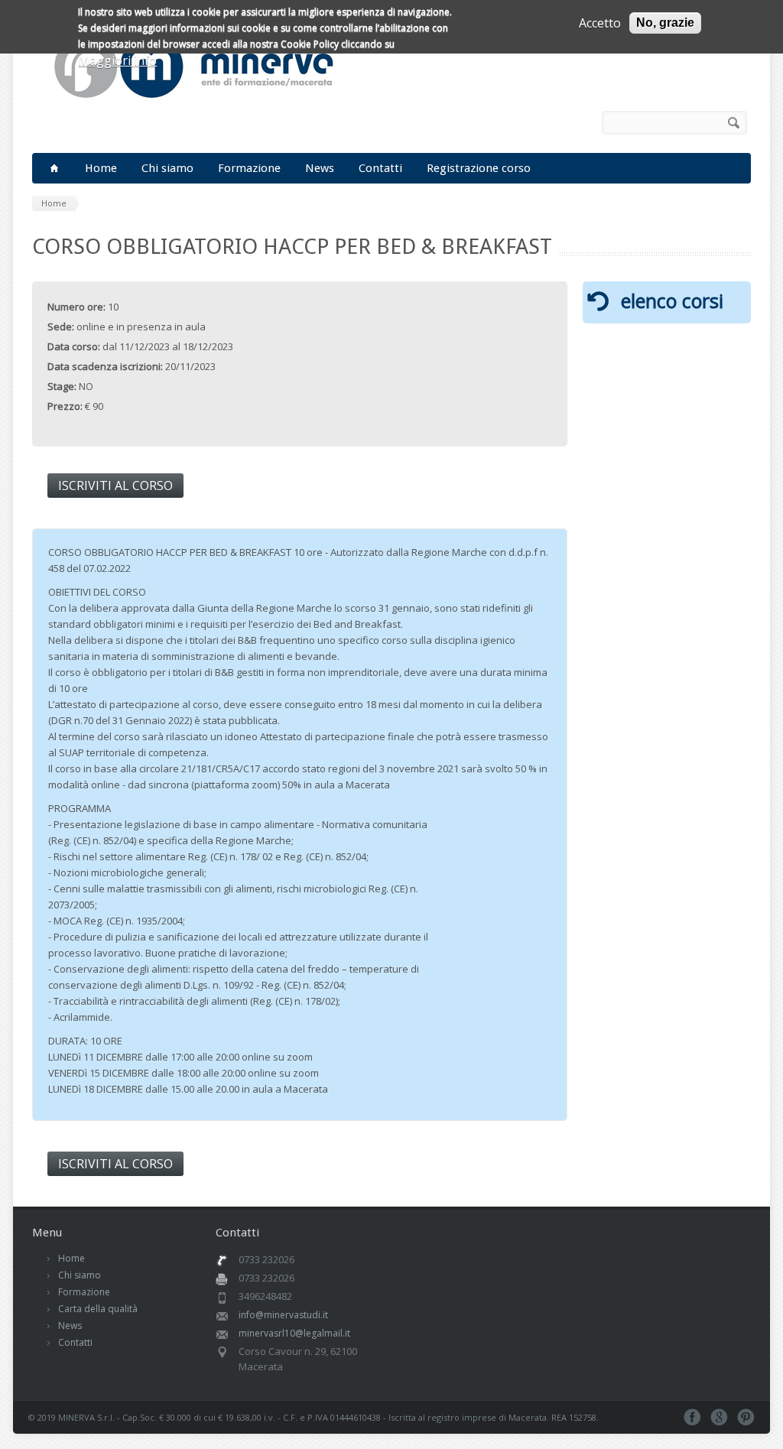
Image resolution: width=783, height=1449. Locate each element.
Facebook (557, 123)
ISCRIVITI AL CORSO (115, 485)
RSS (579, 123)
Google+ (719, 1417)
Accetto (600, 23)
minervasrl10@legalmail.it (294, 1333)
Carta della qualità (98, 1308)
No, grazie (665, 22)
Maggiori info (117, 60)
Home (101, 168)
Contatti (380, 168)
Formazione (249, 168)
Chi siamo (167, 168)
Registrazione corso (479, 168)
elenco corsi (672, 301)
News (319, 168)
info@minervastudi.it (283, 1314)
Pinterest (746, 1417)
